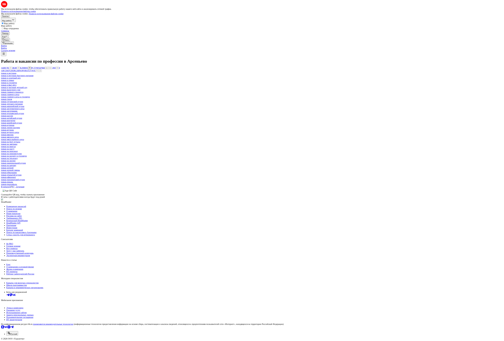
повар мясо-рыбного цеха (12, 139)
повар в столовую (9, 83)
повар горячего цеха (10, 94)
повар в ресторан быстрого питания (17, 75)
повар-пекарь (7, 182)
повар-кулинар (7, 125)
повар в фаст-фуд (8, 85)
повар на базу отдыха (10, 142)
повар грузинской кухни (12, 101)
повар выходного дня (10, 90)
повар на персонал (9, 151)
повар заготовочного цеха (12, 109)
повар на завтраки (9, 144)
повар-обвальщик (9, 172)
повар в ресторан (8, 73)
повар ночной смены (10, 170)
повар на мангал (8, 146)
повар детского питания (12, 104)
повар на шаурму (8, 165)
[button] (4, 46)
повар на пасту (7, 149)
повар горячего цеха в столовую (15, 97)
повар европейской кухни (12, 106)
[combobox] (12, 333)
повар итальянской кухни (12, 113)
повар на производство (11, 154)
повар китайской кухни (11, 118)
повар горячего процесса (12, 92)
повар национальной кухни (13, 163)
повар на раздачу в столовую (14, 156)
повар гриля (6, 99)
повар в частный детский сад (14, 87)
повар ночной (7, 168)
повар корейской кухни (11, 123)
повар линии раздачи (10, 127)
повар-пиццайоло (9, 184)
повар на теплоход (9, 158)
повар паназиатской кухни (13, 180)
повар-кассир (7, 116)
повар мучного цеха (10, 132)
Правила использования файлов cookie (46, 14)
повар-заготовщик (9, 111)
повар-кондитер (8, 120)
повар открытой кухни (11, 175)
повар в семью (7, 80)
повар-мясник (7, 135)
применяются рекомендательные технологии (53, 324)
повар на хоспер (8, 161)
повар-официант (8, 177)
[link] (5, 39)
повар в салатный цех (11, 78)
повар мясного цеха (10, 137)
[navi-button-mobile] (3, 54)
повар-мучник (7, 130)
